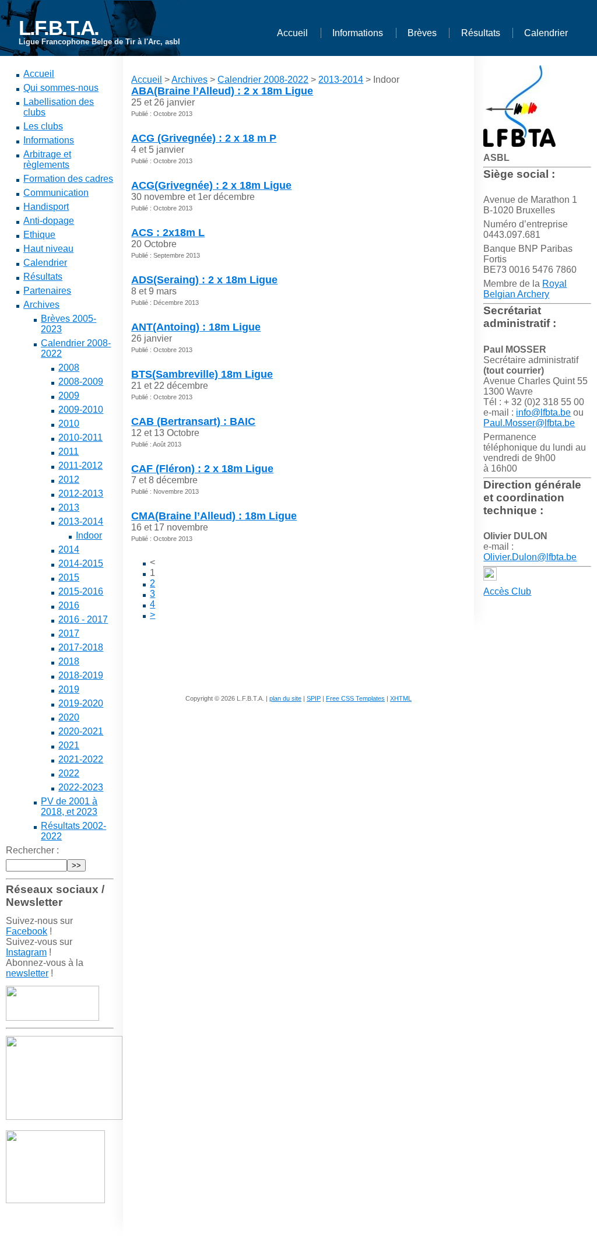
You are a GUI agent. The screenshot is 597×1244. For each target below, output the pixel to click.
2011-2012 (80, 465)
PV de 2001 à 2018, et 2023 (69, 806)
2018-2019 (80, 675)
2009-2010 (80, 409)
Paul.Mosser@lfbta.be (529, 423)
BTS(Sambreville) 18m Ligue (202, 374)
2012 (68, 479)
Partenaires (47, 291)
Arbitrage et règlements (47, 159)
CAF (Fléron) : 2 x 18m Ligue (202, 469)
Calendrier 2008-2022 (262, 80)
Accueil (292, 33)
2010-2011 (80, 437)
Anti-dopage (48, 221)
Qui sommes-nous (61, 88)
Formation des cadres (68, 179)
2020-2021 (80, 731)
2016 (68, 605)
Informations (357, 33)
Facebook (26, 931)
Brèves (422, 33)
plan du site (285, 698)
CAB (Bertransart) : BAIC (193, 421)
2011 (68, 451)
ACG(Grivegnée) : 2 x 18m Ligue (211, 185)
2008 (68, 368)
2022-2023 (80, 787)
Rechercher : (32, 850)
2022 (68, 773)
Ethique (39, 235)
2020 (68, 717)
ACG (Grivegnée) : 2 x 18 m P (203, 138)
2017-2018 (80, 647)
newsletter (27, 973)
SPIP (314, 698)
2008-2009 (80, 381)
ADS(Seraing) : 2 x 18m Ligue (204, 280)
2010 (68, 423)
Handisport (46, 207)
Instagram (26, 952)
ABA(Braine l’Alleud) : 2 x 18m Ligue (222, 91)
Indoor (89, 535)
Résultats (480, 33)
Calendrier (546, 33)
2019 (68, 689)
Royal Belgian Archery (525, 289)
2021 (68, 745)
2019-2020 (80, 703)
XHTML (401, 698)
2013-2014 (80, 521)
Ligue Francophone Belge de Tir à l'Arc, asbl (99, 41)
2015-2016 (80, 591)
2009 (68, 395)
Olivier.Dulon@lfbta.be (530, 557)
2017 (68, 633)
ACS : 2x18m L (168, 232)
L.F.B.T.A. (59, 27)
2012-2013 (80, 493)
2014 (68, 549)
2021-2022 (80, 759)
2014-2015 (80, 563)
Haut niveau (48, 249)
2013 (68, 507)
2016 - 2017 (83, 619)
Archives (41, 305)
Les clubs (43, 126)
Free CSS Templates (355, 698)
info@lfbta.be (543, 412)
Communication (56, 193)
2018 (68, 661)
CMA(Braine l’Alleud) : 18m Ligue (214, 516)
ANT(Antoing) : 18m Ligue (196, 327)
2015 (68, 577)
